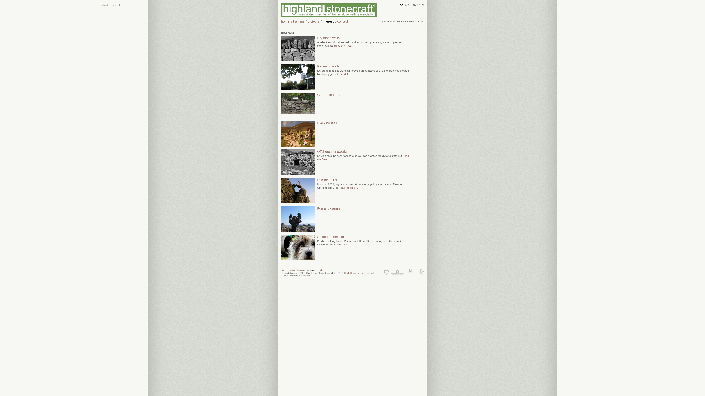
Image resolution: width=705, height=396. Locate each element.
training (298, 21)
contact (342, 21)
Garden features (329, 95)
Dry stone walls (328, 38)
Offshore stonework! (332, 151)
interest (328, 21)
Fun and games (328, 208)
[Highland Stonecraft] (352, 10)
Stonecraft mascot (330, 237)
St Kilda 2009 (327, 180)
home (285, 21)
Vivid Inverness (303, 276)
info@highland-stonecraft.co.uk (361, 273)
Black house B (327, 123)
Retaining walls (328, 66)
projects (313, 21)
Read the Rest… (343, 45)
